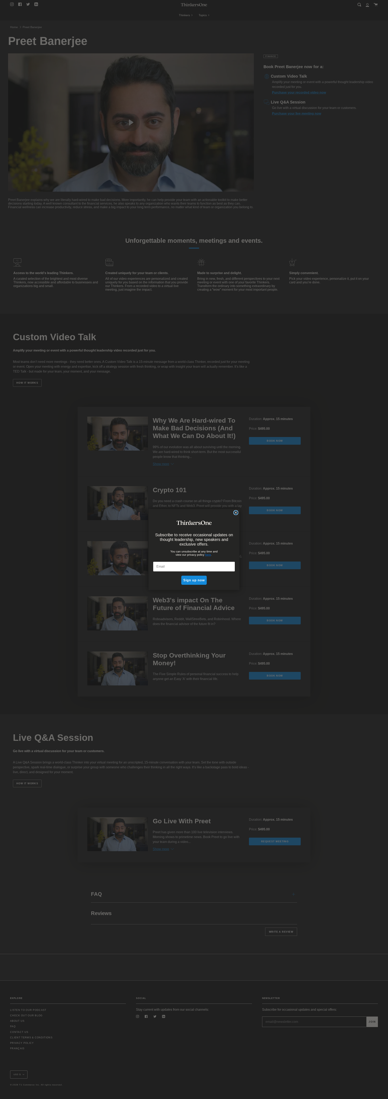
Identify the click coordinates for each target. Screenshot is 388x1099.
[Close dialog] (236, 513)
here (208, 554)
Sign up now (194, 580)
